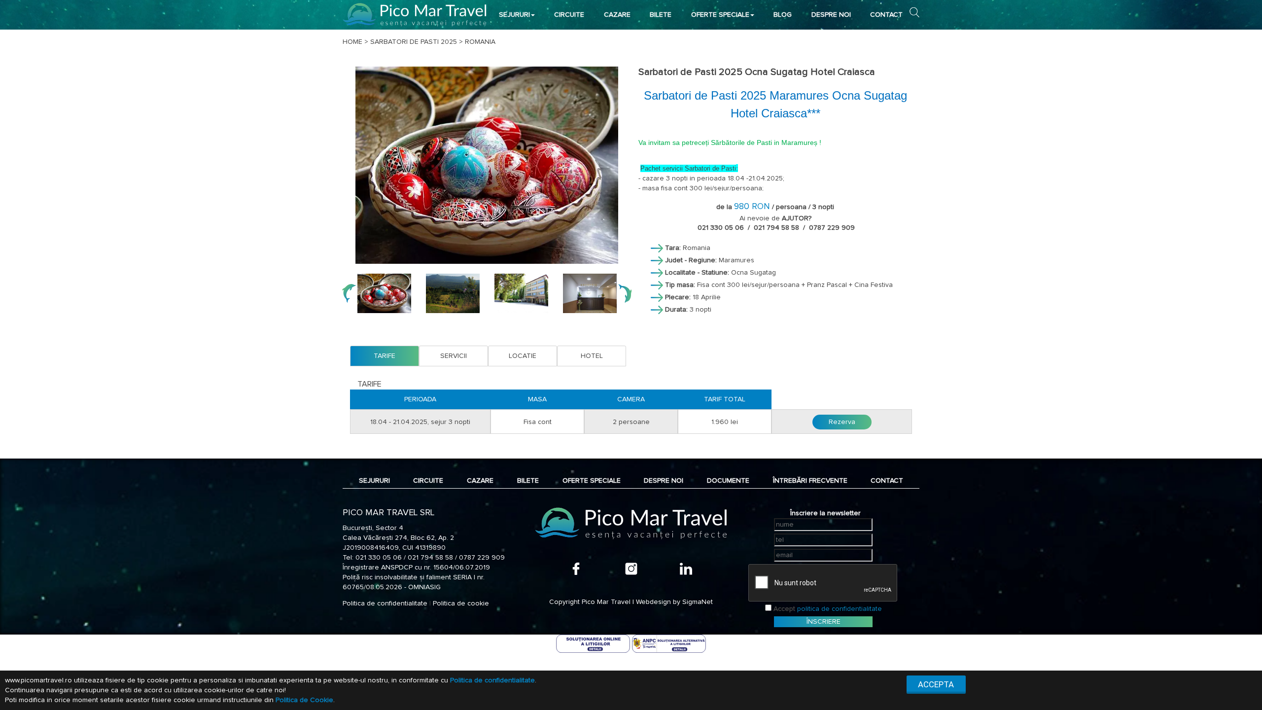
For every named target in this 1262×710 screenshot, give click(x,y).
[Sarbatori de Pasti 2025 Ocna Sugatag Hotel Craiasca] (487, 165)
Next (624, 293)
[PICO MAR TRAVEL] (415, 14)
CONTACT (886, 14)
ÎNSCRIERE (823, 621)
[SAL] (669, 643)
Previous (349, 293)
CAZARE (617, 14)
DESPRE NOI (831, 14)
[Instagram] (631, 569)
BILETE (660, 14)
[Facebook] (576, 569)
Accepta (936, 684)
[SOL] (594, 643)
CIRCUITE (569, 14)
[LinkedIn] (686, 569)
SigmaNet (697, 602)
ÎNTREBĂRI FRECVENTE (810, 480)
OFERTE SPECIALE (720, 14)
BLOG (782, 14)
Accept (784, 608)
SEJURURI (514, 14)
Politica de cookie (461, 603)
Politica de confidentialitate (385, 603)
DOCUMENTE (728, 480)
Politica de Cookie (304, 700)
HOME (352, 41)
